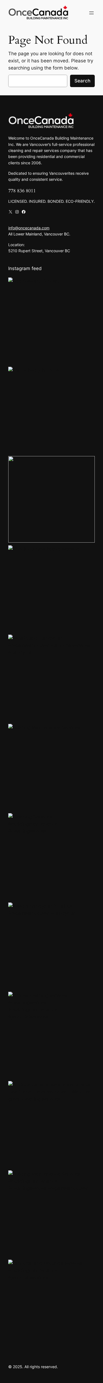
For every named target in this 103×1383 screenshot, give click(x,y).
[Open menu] (91, 13)
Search (82, 81)
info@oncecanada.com (28, 228)
